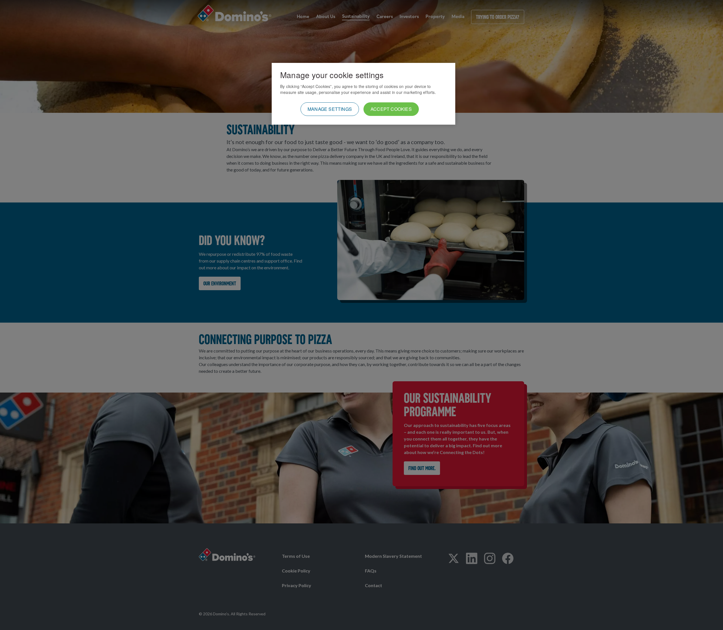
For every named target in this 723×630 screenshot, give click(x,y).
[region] (363, 94)
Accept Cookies (391, 109)
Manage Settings (330, 109)
